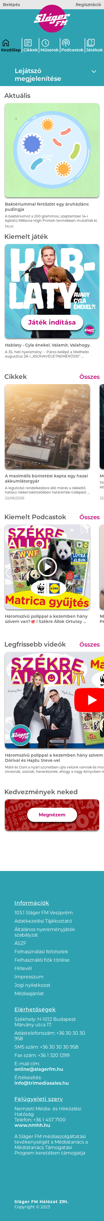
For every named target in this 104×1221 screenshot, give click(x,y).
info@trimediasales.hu (41, 1083)
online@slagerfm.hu (38, 1069)
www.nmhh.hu (32, 1125)
